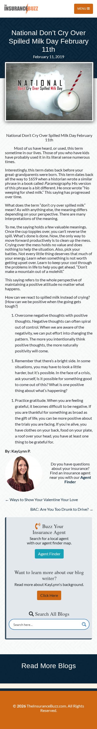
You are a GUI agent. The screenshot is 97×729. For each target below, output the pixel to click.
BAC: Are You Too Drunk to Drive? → (61, 509)
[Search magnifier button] (84, 624)
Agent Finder (49, 553)
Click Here (49, 595)
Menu (82, 8)
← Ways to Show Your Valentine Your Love (41, 499)
